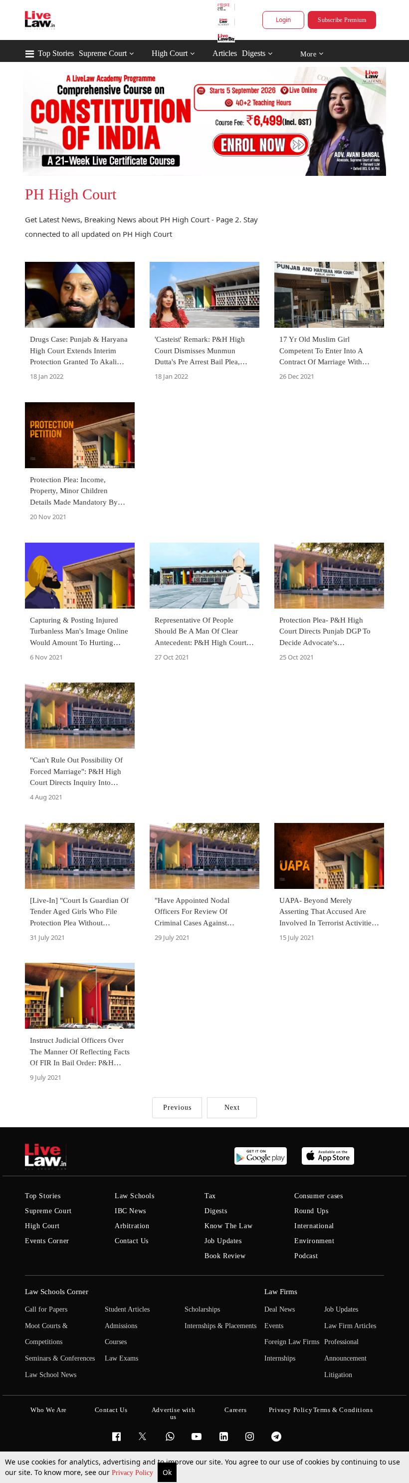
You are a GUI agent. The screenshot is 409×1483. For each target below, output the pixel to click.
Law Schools (135, 1196)
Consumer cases (318, 1196)
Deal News (279, 1309)
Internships (279, 1358)
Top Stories (56, 53)
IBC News (130, 1211)
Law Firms (280, 1292)
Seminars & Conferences (60, 1358)
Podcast (306, 1256)
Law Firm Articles (350, 1326)
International (314, 1226)
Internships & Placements (220, 1326)
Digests (253, 53)
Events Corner (47, 1241)
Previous (177, 1107)
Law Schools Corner (56, 1292)
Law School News (50, 1375)
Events (273, 1326)
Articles (224, 53)
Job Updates (223, 1241)
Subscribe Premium (342, 19)
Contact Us (132, 1241)
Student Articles (127, 1309)
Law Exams (121, 1358)
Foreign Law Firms (291, 1342)
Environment (314, 1241)
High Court (170, 53)
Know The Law (228, 1226)
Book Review (225, 1256)
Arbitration (132, 1226)
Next (232, 1107)
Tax (210, 1196)
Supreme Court (103, 53)
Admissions (121, 1326)
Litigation (338, 1375)
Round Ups (311, 1211)
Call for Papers (46, 1309)
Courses (116, 1342)
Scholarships (202, 1309)
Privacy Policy (133, 1473)
